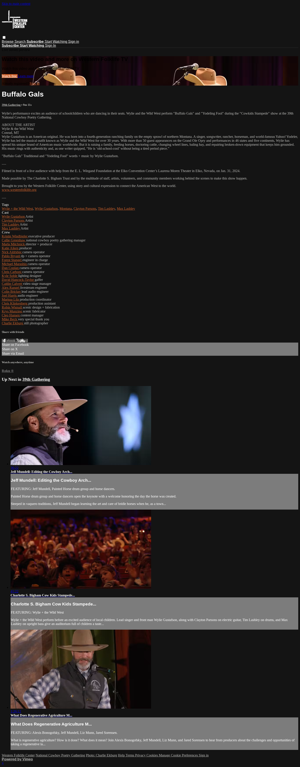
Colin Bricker (12, 291)
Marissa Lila (11, 299)
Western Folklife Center (18, 755)
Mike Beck (10, 319)
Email (24, 340)
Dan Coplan (11, 268)
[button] (4, 37)
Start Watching (56, 41)
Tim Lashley (106, 208)
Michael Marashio (15, 264)
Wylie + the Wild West (17, 208)
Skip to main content (16, 3)
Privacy (140, 755)
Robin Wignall (12, 307)
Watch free (10, 76)
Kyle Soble (10, 276)
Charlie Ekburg (13, 323)
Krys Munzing (12, 311)
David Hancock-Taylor (18, 280)
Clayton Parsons (85, 208)
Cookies (152, 755)
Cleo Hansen (11, 315)
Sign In (50, 45)
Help (122, 755)
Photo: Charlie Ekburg (101, 755)
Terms (130, 755)
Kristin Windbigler (15, 236)
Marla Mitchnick (14, 244)
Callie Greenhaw (14, 240)
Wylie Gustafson (46, 208)
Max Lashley (126, 208)
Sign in (73, 41)
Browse (8, 41)
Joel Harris (10, 295)
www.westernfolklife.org (19, 190)
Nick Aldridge (12, 252)
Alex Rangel (11, 287)
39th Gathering (11, 104)
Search (20, 41)
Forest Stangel (12, 260)
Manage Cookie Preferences (179, 755)
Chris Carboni (12, 272)
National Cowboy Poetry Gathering (60, 755)
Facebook (9, 340)
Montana (66, 208)
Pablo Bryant (11, 256)
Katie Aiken (10, 248)
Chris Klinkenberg (15, 303)
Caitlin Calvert (12, 284)
